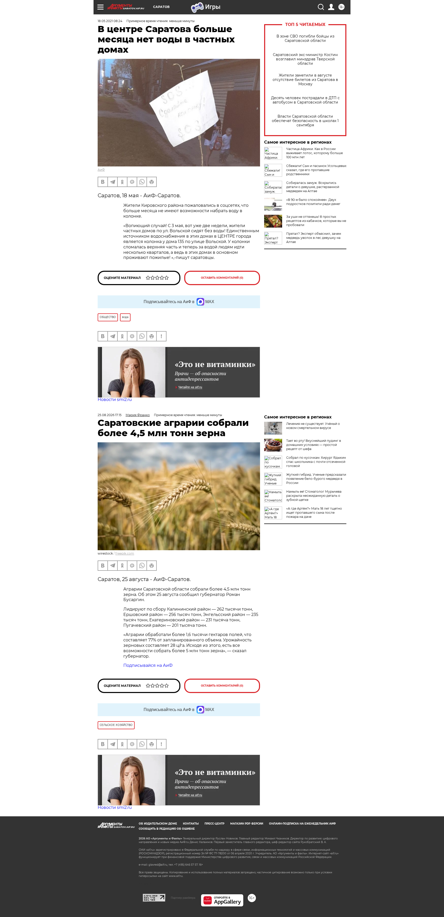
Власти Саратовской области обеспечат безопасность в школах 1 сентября (305, 120)
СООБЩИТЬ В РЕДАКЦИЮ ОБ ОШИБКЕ (167, 828)
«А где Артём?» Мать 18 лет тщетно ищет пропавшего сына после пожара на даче (314, 513)
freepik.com (124, 553)
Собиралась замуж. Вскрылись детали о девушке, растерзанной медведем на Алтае (312, 187)
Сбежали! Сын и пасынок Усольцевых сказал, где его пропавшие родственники (316, 170)
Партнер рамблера (183, 897)
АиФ (101, 170)
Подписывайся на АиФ (148, 665)
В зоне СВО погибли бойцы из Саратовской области (305, 38)
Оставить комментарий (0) (222, 277)
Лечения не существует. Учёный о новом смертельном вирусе (313, 426)
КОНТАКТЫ (191, 823)
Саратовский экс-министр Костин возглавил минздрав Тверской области (305, 59)
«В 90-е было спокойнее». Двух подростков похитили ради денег (313, 202)
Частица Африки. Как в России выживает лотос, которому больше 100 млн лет (314, 153)
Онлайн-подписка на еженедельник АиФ (302, 823)
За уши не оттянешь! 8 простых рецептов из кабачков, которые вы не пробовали (316, 221)
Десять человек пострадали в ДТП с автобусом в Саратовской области (305, 100)
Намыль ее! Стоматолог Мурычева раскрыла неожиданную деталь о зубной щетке (313, 496)
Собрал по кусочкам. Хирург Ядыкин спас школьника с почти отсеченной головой (316, 462)
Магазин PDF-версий (246, 823)
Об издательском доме (158, 823)
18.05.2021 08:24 (110, 21)
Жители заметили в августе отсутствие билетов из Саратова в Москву (305, 79)
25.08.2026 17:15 (110, 415)
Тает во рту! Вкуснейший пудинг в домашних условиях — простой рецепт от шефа (313, 445)
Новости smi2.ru (115, 399)
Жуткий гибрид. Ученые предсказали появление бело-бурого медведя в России (316, 479)
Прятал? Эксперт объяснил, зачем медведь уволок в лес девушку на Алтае (313, 238)
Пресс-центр (214, 823)
